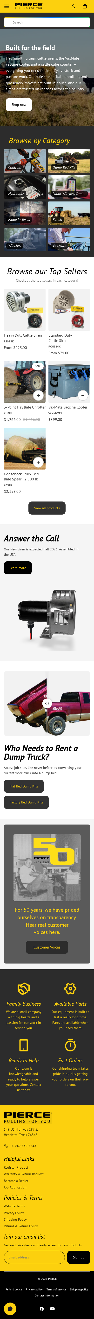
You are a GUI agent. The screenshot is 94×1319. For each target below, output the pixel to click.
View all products (47, 508)
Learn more (18, 568)
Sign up (78, 1257)
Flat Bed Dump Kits (24, 786)
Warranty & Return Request (24, 1174)
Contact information (47, 1295)
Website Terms (14, 1206)
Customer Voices (47, 947)
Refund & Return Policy (21, 1226)
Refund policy (14, 1289)
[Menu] (6, 6)
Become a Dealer (16, 1180)
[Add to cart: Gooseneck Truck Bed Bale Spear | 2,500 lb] (38, 462)
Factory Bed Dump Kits (26, 802)
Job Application (15, 1187)
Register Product (16, 1167)
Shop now (19, 104)
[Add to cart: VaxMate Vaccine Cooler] (83, 395)
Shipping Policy (15, 1219)
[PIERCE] (29, 6)
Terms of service (56, 1289)
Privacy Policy (14, 1213)
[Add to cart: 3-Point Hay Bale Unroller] (38, 395)
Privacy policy (34, 1289)
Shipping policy (79, 1289)
